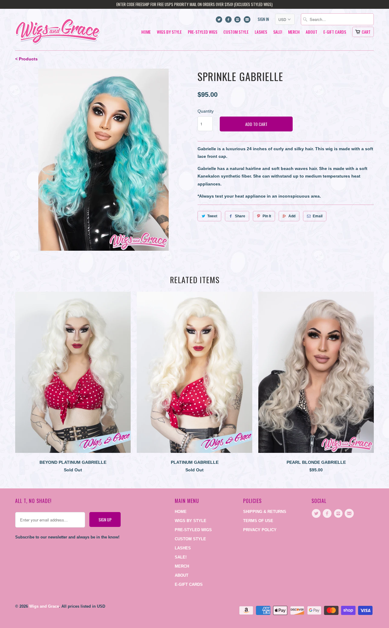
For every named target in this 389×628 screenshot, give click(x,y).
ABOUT (311, 32)
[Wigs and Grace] (57, 29)
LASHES (261, 32)
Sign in (263, 19)
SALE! (277, 32)
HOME (146, 32)
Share (240, 216)
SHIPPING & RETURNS (264, 511)
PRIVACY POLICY (260, 530)
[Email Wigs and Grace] (247, 21)
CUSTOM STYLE (236, 32)
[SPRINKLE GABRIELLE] (103, 160)
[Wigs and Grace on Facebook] (229, 21)
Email (317, 216)
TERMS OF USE (258, 520)
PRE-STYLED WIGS (202, 32)
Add (291, 216)
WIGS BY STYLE (169, 32)
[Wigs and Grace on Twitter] (220, 21)
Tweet (212, 216)
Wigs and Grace (44, 606)
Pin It (267, 216)
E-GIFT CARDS (334, 32)
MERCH (294, 32)
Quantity (206, 111)
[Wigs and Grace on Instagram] (238, 21)
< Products (26, 58)
